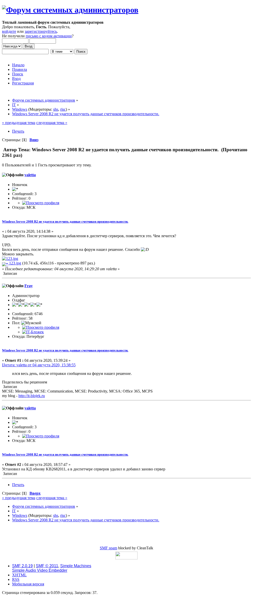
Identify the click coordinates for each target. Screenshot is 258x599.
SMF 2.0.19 (22, 566)
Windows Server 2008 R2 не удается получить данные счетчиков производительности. (65, 221)
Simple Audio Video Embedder (39, 570)
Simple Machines (75, 566)
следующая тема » (51, 123)
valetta (30, 175)
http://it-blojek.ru (31, 396)
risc (63, 109)
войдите (9, 31)
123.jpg (14, 263)
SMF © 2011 (47, 566)
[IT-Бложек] (33, 332)
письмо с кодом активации (49, 36)
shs (55, 109)
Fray (28, 286)
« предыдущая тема (18, 123)
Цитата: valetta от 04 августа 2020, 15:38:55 (39, 365)
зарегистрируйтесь (41, 31)
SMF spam (108, 548)
